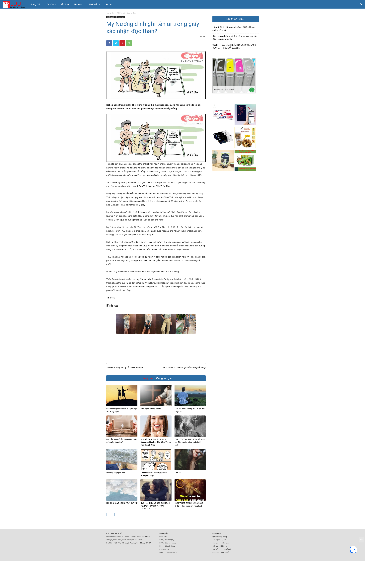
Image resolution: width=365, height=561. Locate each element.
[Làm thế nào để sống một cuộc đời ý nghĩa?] (190, 395)
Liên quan (146, 378)
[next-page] (112, 514)
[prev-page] (108, 514)
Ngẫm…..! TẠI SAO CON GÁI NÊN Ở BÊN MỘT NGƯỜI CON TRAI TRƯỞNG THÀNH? (155, 506)
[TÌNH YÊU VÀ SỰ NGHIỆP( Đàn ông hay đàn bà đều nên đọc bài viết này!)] (190, 426)
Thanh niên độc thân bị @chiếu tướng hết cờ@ (183, 367)
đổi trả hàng (224, 543)
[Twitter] (116, 43)
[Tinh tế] (190, 459)
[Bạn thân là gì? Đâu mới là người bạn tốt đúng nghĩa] (121, 395)
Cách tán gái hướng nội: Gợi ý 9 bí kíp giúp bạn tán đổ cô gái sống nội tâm (234, 37)
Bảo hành (216, 543)
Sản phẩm (65, 4)
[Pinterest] (122, 43)
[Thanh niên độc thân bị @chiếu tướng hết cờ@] (156, 459)
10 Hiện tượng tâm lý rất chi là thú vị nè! (125, 367)
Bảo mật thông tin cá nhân (222, 549)
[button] (361, 4)
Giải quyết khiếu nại (219, 546)
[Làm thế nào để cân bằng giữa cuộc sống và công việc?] (121, 426)
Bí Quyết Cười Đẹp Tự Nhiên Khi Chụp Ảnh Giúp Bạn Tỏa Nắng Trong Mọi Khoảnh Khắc (155, 442)
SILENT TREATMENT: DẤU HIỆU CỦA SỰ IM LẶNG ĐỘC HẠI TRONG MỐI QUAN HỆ (234, 46)
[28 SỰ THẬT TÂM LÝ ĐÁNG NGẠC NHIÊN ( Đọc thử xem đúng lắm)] (190, 490)
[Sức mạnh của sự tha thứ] (156, 395)
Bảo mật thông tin (219, 540)
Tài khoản (93, 4)
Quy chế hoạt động (219, 536)
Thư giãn (78, 4)
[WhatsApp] (129, 43)
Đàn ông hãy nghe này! (115, 472)
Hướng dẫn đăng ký (166, 540)
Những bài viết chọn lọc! (115, 17)
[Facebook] (109, 43)
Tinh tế (178, 472)
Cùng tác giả (164, 378)
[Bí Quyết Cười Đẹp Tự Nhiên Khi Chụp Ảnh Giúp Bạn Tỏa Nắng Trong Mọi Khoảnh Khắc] (156, 426)
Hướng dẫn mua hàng (167, 543)
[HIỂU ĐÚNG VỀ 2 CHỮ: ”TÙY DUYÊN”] (121, 490)
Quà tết (50, 4)
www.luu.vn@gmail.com (168, 552)
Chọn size (163, 536)
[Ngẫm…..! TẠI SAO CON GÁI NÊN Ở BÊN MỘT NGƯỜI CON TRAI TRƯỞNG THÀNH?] (156, 490)
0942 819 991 (164, 549)
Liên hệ (108, 4)
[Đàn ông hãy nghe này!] (121, 459)
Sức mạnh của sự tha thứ (151, 409)
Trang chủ (35, 4)
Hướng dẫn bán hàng (167, 546)
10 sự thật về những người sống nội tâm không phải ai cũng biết (233, 28)
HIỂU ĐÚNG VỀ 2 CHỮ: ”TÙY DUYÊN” (121, 503)
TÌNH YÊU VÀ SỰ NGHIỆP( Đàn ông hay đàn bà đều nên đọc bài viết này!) (190, 442)
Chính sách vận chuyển (221, 552)
